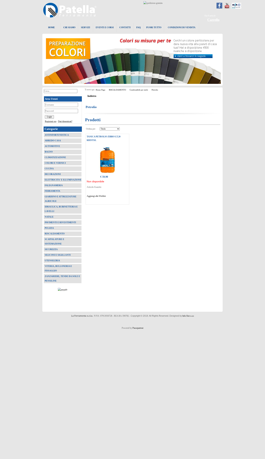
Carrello (213, 20)
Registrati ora (50, 121)
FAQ (138, 27)
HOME (51, 27)
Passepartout (137, 328)
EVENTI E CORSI (105, 27)
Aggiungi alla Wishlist (96, 196)
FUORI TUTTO (153, 27)
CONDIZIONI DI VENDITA (181, 27)
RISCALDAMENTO (117, 90)
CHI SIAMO (69, 27)
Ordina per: (91, 129)
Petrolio (155, 90)
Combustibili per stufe (139, 90)
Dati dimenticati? (65, 121)
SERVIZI (85, 27)
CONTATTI (125, 27)
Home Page (100, 90)
